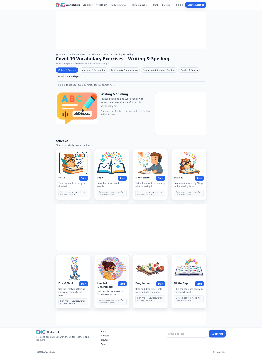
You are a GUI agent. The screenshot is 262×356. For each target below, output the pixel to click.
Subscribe (217, 333)
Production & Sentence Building (159, 70)
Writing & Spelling (67, 70)
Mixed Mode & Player (68, 76)
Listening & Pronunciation (124, 70)
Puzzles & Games (189, 70)
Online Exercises (77, 54)
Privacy (104, 339)
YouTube (221, 352)
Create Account (196, 4)
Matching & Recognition (94, 70)
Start (83, 178)
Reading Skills (139, 4)
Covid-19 (107, 54)
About (104, 331)
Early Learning (118, 4)
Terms (104, 344)
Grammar (87, 4)
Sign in (179, 4)
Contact (105, 335)
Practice (166, 4)
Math (156, 4)
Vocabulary (101, 4)
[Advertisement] (131, 30)
